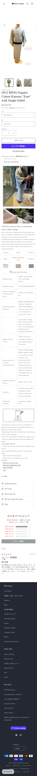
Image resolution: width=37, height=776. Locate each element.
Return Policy (8, 713)
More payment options (19, 151)
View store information (11, 161)
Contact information (15, 771)
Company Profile (9, 632)
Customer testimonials (11, 641)
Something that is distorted (12, 694)
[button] (4, 4)
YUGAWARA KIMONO (11, 699)
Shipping (11, 107)
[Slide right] (34, 83)
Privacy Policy (8, 708)
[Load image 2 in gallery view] (18, 83)
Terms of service (14, 768)
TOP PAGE (7, 591)
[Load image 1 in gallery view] (9, 83)
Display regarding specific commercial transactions (16, 719)
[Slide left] (2, 83)
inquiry (6, 623)
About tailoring (9, 654)
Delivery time (8, 659)
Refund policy (17, 765)
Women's (7, 600)
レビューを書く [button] (18, 541)
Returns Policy (8, 668)
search (6, 677)
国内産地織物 (8, 609)
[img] (6, 554)
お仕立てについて (10, 614)
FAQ (4, 470)
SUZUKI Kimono (9, 690)
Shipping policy (25, 768)
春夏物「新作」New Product (13, 596)
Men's (6, 605)
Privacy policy (27, 765)
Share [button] (5, 476)
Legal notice (26, 771)
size (3, 111)
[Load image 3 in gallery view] (28, 83)
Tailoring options (9, 618)
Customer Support (10, 628)
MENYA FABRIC (17, 763)
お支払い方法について (11, 663)
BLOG (6, 637)
